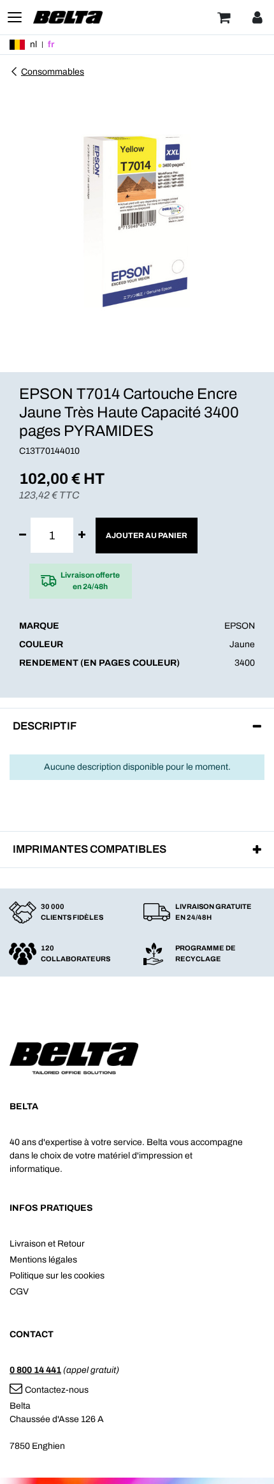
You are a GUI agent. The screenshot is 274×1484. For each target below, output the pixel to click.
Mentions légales (43, 1259)
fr (51, 44)
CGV (19, 1291)
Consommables (52, 72)
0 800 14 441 (35, 1370)
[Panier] (223, 17)
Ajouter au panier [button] (146, 535)
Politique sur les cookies (57, 1275)
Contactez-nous (57, 1390)
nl (33, 44)
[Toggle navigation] (15, 17)
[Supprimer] (22, 535)
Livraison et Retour (47, 1243)
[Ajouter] (81, 535)
